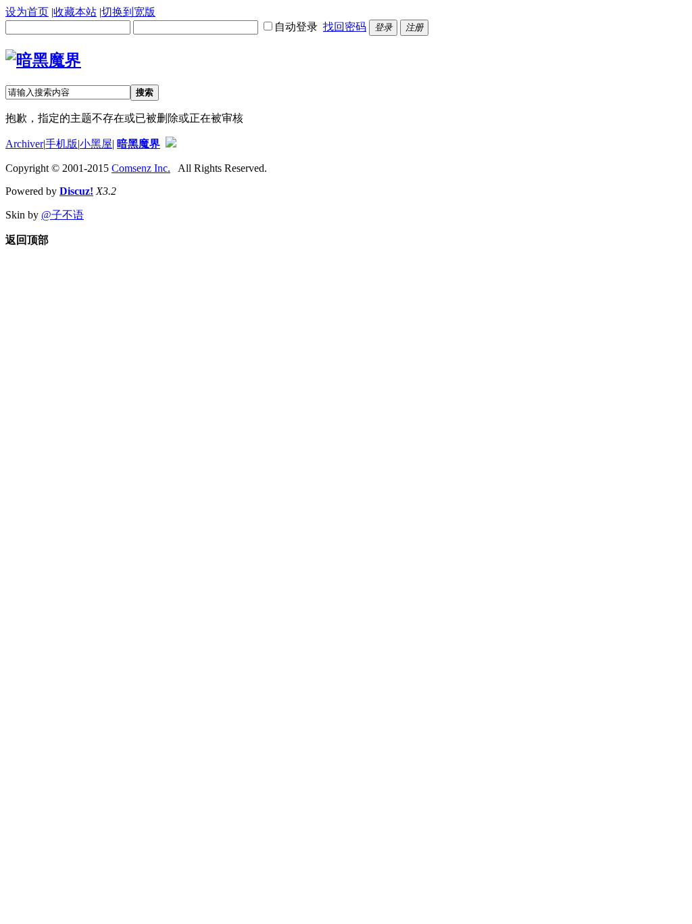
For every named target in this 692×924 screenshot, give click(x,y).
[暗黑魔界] (43, 60)
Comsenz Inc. (141, 168)
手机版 (61, 143)
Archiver (24, 143)
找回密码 (344, 26)
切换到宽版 (128, 12)
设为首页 (27, 12)
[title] (171, 143)
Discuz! (76, 191)
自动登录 (296, 26)
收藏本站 (75, 12)
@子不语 (62, 215)
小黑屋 (96, 143)
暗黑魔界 (138, 143)
